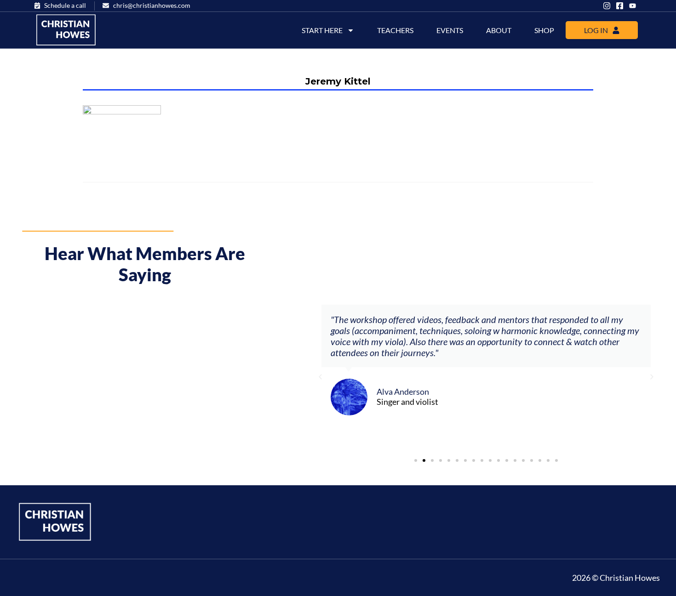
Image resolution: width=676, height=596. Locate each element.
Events (449, 30)
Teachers (395, 30)
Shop (544, 30)
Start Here (322, 30)
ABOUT (498, 30)
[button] (320, 376)
